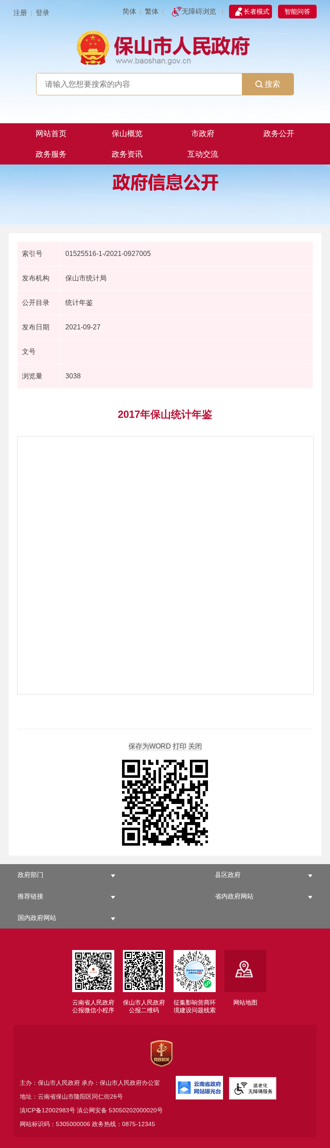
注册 (20, 12)
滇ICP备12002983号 (47, 1110)
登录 (42, 12)
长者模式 (256, 11)
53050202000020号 (136, 1110)
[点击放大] (165, 803)
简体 (129, 11)
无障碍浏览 (199, 11)
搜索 (272, 84)
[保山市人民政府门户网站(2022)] (165, 47)
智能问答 (297, 11)
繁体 (152, 11)
